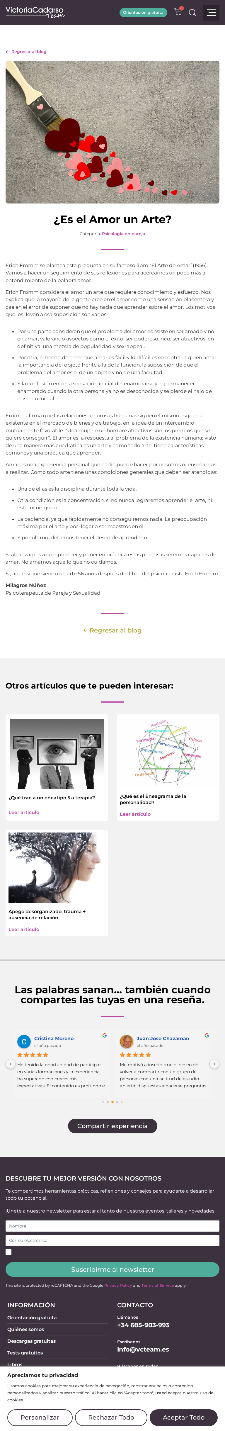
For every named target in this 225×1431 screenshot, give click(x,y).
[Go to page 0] (103, 1102)
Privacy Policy (118, 1285)
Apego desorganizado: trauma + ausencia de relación (47, 914)
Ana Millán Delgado (161, 1038)
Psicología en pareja (123, 233)
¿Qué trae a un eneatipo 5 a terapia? (51, 798)
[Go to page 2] (112, 1102)
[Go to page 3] (117, 1102)
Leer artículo (23, 812)
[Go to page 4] (121, 1102)
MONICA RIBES (52, 1038)
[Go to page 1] (108, 1102)
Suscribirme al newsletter (112, 1269)
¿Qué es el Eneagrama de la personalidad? (153, 799)
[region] (112, 1398)
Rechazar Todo (111, 1417)
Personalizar (40, 1417)
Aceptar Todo (183, 1417)
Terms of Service (158, 1285)
